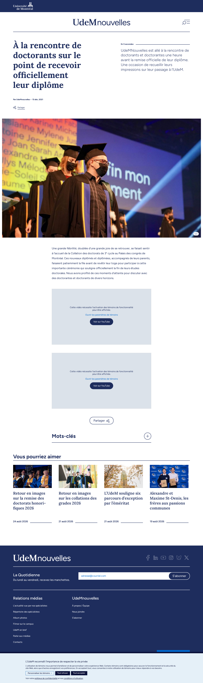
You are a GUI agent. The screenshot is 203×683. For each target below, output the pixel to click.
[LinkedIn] (155, 557)
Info (196, 234)
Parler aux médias (21, 636)
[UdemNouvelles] (101, 22)
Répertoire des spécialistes (26, 611)
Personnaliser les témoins (40, 673)
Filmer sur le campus (23, 624)
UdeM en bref (20, 630)
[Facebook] (148, 557)
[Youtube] (163, 557)
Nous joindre (78, 611)
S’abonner (77, 617)
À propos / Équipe (80, 605)
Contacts (17, 642)
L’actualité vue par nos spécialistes (30, 605)
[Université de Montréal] (23, 6)
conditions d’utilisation (73, 678)
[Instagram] (171, 557)
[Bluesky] (179, 557)
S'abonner (179, 576)
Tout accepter (79, 673)
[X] (186, 557)
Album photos (20, 617)
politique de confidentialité (46, 678)
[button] (185, 22)
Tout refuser (62, 673)
